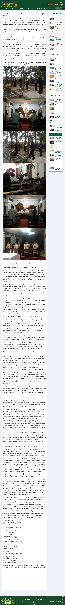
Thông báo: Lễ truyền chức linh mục (58, 147)
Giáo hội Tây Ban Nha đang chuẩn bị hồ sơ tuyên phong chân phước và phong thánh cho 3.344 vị (58, 77)
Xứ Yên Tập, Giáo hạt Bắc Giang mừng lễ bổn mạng (58, 151)
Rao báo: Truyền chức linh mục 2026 (58, 36)
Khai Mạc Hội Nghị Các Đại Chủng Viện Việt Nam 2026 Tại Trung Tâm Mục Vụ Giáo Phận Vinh (58, 81)
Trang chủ (6, 8)
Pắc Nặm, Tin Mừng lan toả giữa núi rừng (57, 104)
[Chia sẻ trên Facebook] (43, 14)
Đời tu (43, 8)
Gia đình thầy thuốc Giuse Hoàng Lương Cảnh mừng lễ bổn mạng (58, 159)
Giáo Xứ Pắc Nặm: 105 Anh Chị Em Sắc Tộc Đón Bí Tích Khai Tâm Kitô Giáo (58, 126)
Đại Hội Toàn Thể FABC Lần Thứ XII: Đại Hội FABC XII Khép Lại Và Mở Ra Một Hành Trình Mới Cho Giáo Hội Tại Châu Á (58, 85)
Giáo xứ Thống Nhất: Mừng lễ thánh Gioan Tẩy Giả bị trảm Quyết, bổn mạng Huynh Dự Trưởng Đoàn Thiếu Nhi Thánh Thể (58, 100)
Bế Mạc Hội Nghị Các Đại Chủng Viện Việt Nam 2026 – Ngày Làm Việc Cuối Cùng (58, 72)
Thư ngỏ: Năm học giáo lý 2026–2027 (58, 32)
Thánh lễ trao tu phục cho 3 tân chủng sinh (58, 19)
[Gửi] (62, 8)
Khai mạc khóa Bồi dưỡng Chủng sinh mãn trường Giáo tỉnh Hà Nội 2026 (58, 59)
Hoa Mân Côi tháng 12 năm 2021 (58, 155)
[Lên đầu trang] (63, 602)
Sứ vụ (47, 8)
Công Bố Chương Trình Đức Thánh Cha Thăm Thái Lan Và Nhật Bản (56, 164)
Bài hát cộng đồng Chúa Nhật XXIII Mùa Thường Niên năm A (58, 44)
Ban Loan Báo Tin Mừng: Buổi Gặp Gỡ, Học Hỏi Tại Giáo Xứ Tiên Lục (58, 49)
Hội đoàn (37, 8)
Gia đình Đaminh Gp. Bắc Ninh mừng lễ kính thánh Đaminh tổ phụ (58, 168)
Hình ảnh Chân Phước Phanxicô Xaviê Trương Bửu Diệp (58, 89)
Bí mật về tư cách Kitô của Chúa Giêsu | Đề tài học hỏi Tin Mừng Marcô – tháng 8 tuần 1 (58, 142)
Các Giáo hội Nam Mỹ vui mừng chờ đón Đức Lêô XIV (58, 64)
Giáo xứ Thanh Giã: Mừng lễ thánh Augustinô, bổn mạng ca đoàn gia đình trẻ (58, 113)
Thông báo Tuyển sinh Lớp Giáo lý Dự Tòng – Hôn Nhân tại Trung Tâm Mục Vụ (58, 23)
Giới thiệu (11, 8)
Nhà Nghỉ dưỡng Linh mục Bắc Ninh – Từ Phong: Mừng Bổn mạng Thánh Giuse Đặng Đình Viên (58, 40)
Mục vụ (27, 8)
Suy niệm (22, 8)
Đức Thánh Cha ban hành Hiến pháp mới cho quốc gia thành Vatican (58, 68)
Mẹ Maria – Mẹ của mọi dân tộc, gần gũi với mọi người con (58, 27)
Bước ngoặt (57, 107)
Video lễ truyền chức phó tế (58, 138)
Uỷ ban (32, 8)
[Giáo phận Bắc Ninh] (9, 5)
